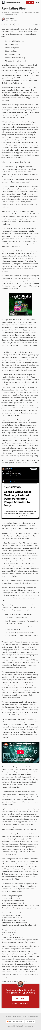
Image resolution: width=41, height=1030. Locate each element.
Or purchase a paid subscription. (20, 1003)
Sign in (37, 2)
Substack (11, 1026)
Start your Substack (15, 1021)
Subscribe (30, 2)
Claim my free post (20, 998)
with (3, 37)
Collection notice (33, 1016)
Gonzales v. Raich (8, 390)
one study (14, 65)
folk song (23, 886)
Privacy (19, 1016)
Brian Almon (10, 18)
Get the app (30, 1021)
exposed (35, 543)
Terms (24, 1016)
